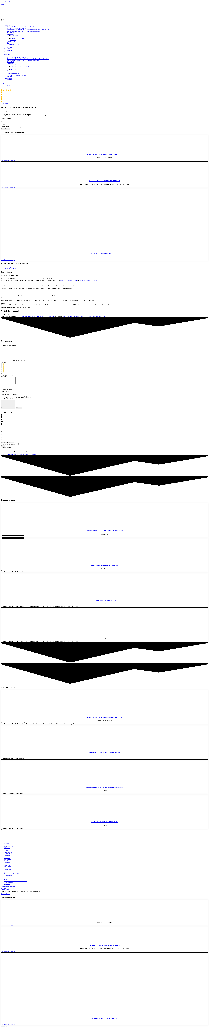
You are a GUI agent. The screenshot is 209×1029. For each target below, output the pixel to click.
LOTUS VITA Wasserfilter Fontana (16, 28)
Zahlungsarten (7, 862)
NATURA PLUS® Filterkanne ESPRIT (104, 600)
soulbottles (13, 40)
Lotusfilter (91, 316)
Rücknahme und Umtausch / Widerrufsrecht (15, 873)
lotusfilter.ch (66, 316)
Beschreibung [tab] (7, 267)
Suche (2, 446)
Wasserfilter (79, 316)
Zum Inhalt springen (6, 1)
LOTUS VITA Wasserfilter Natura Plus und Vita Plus (21, 26)
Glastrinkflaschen (14, 35)
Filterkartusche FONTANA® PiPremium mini (104, 254)
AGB (5, 872)
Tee (8, 43)
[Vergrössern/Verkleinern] (1, 1026)
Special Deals (10, 32)
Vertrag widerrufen (5, 894)
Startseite (6, 843)
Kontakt (3, 4)
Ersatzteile (9, 47)
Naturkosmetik (11, 41)
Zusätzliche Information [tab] (10, 268)
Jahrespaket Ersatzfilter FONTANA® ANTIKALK (104, 181)
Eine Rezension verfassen (7, 442)
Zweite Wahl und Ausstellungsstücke (16, 46)
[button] (8, 160)
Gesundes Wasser (8, 846)
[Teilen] (4, 1026)
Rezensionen (4, 103)
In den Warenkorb (5, 128)
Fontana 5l (102, 316)
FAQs (5, 51)
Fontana (96, 316)
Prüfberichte (10, 50)
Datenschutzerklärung (9, 875)
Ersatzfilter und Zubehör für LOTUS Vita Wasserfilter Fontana (23, 31)
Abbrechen (18, 407)
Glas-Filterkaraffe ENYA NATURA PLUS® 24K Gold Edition (104, 530)
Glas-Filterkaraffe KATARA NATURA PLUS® (104, 565)
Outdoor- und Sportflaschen (17, 38)
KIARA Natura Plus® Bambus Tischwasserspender (104, 752)
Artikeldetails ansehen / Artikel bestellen (13, 537)
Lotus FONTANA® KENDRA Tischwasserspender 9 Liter (104, 154)
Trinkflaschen (10, 34)
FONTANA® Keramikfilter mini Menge (11, 127)
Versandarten (7, 859)
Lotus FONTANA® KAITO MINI (89, 280)
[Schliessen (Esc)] (6, 1026)
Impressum (7, 876)
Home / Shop (7, 25)
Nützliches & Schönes (13, 44)
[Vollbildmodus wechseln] (3, 1026)
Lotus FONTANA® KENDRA (68, 280)
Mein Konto (7, 858)
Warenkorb (7, 861)
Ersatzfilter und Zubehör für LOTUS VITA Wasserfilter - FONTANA (37, 316)
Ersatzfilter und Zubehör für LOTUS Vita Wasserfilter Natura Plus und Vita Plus (28, 29)
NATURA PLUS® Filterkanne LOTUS (104, 635)
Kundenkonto (4, 84)
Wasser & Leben (8, 48)
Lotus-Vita (85, 316)
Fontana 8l (72, 316)
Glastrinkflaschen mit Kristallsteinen (19, 37)
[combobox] (8, 21)
